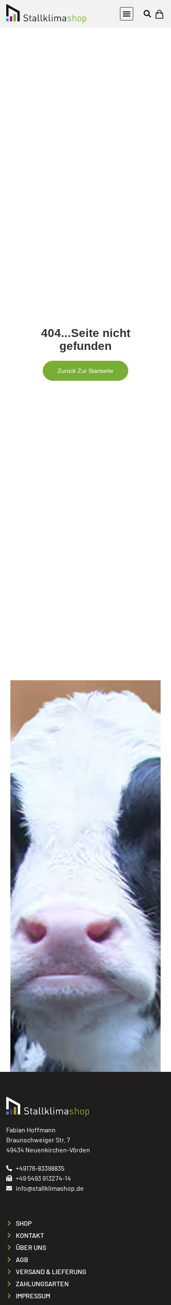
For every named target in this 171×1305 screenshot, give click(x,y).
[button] (126, 13)
